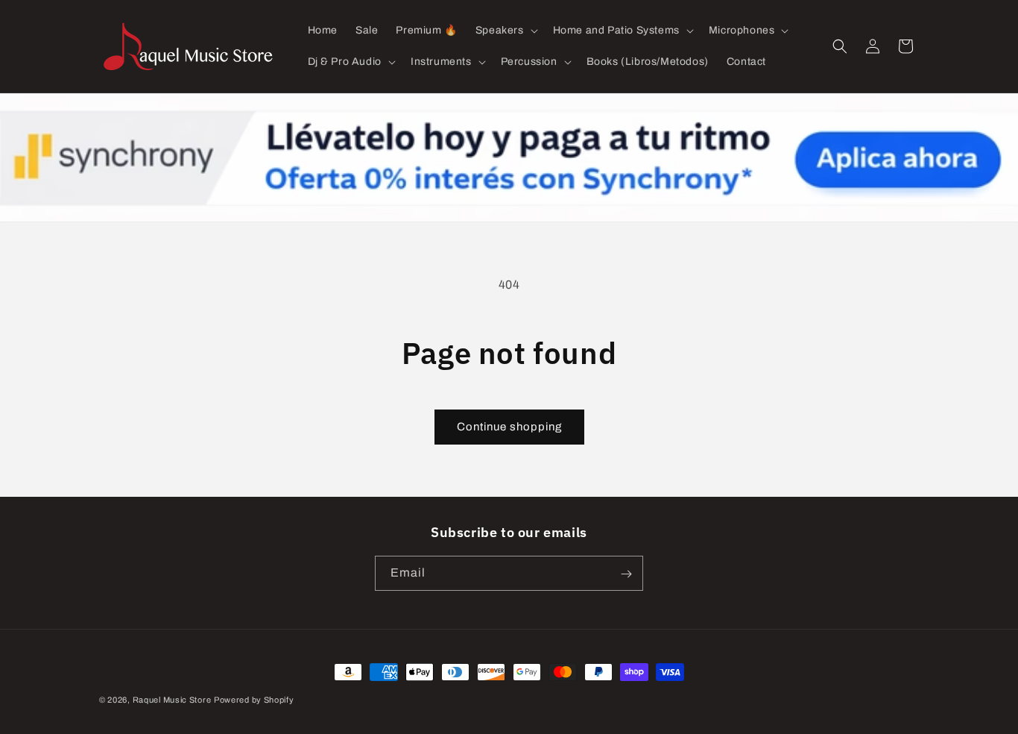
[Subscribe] (626, 574)
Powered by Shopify (254, 699)
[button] (505, 30)
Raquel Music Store (172, 699)
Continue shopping (509, 427)
